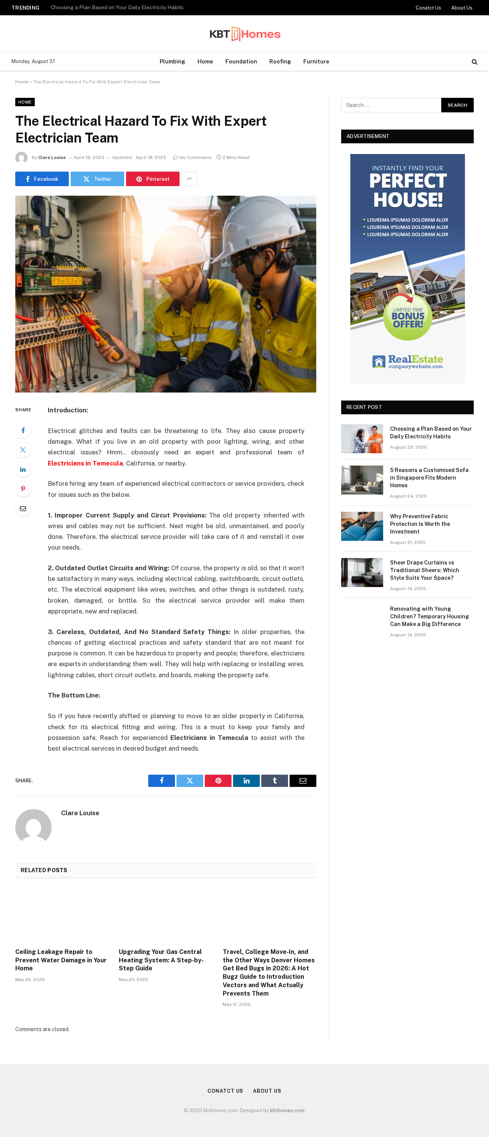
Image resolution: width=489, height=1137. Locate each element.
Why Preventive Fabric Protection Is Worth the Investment (420, 524)
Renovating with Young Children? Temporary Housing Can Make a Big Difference (429, 616)
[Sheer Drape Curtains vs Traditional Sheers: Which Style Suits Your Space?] (362, 572)
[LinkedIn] (23, 469)
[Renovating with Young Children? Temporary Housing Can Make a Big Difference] (362, 618)
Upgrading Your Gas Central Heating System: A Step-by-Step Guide (161, 960)
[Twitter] (23, 449)
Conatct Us (428, 8)
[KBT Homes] (244, 33)
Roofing (280, 61)
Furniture (316, 61)
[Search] (474, 61)
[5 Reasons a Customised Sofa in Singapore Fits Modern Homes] (362, 480)
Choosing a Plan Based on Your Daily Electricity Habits (431, 433)
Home (205, 61)
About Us (462, 8)
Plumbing (172, 61)
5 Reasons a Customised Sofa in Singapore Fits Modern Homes (127, 7)
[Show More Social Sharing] (189, 179)
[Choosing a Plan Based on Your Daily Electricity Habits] (362, 438)
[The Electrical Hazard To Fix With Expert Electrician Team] (165, 294)
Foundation (241, 61)
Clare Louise (52, 157)
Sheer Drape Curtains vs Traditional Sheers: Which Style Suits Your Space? (424, 570)
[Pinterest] (23, 488)
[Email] (23, 508)
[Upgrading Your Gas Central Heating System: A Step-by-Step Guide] (165, 915)
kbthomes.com (287, 1110)
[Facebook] (23, 430)
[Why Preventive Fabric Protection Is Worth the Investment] (362, 526)
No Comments (196, 157)
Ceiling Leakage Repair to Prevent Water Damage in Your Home (61, 960)
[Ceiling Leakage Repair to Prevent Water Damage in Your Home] (62, 915)
